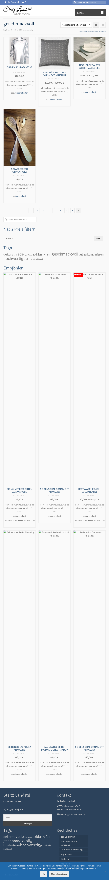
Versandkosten (21, 93)
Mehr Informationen (59, 874)
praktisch (29, 258)
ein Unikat (28, 255)
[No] (105, 871)
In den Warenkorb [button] (19, 97)
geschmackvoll (65, 253)
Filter (98, 238)
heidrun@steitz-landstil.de (72, 814)
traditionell (38, 259)
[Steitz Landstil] (54, 10)
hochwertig (13, 258)
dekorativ (10, 254)
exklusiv (39, 254)
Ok (43, 874)
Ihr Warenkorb (16, 2)
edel (21, 254)
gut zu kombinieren (91, 254)
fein (48, 254)
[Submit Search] (75, 2)
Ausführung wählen (54, 104)
